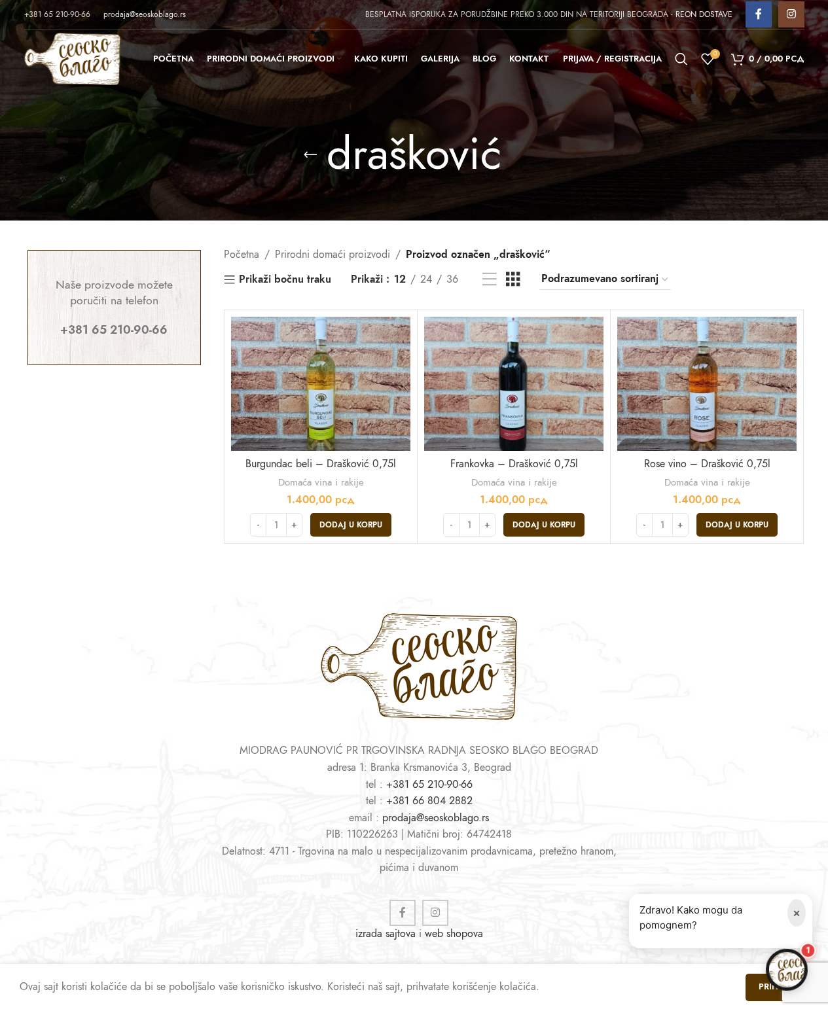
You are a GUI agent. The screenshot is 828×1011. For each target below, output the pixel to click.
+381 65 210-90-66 (429, 784)
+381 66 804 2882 (429, 801)
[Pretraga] (681, 59)
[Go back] (310, 154)
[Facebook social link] (759, 14)
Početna (241, 254)
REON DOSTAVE (703, 14)
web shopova (454, 934)
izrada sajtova (385, 934)
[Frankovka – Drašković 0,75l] (513, 384)
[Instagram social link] (791, 14)
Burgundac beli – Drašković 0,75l (320, 464)
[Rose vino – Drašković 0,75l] (707, 384)
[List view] (489, 279)
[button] (350, 525)
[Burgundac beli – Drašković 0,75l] (320, 384)
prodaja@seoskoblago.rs (144, 14)
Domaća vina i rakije (321, 482)
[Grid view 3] (513, 279)
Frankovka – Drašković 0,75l (514, 464)
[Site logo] (72, 58)
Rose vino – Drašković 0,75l (707, 464)
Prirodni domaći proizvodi (332, 254)
